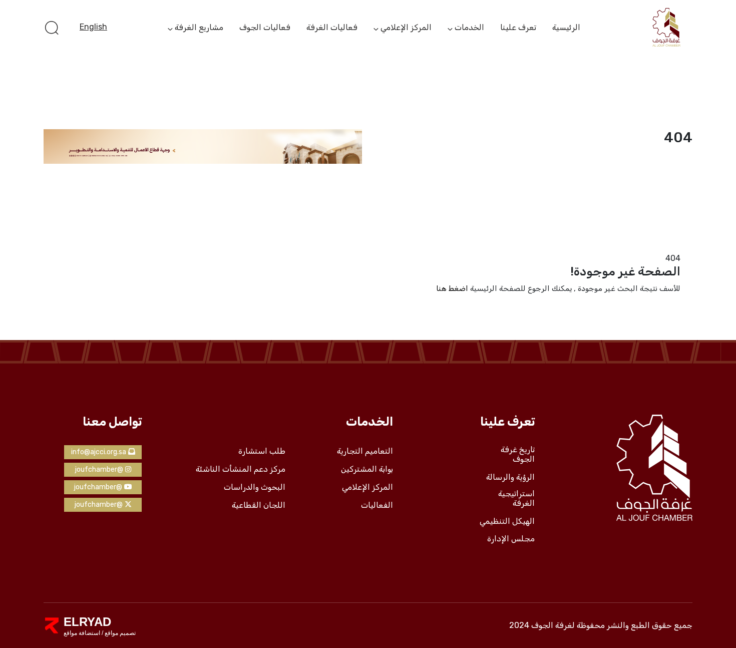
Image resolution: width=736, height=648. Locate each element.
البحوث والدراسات (254, 487)
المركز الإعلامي (406, 28)
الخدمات (469, 28)
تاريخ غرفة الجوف (518, 454)
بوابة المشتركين (367, 469)
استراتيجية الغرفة (516, 498)
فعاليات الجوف (264, 27)
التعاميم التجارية (365, 451)
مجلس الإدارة (511, 538)
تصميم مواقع (119, 632)
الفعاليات (377, 505)
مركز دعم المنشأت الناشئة (240, 469)
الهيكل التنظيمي (507, 521)
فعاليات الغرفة (331, 27)
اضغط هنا (452, 288)
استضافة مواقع (82, 632)
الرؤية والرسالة (510, 477)
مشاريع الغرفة (199, 28)
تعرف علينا (518, 27)
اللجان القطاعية (258, 505)
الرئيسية (566, 27)
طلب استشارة (261, 451)
